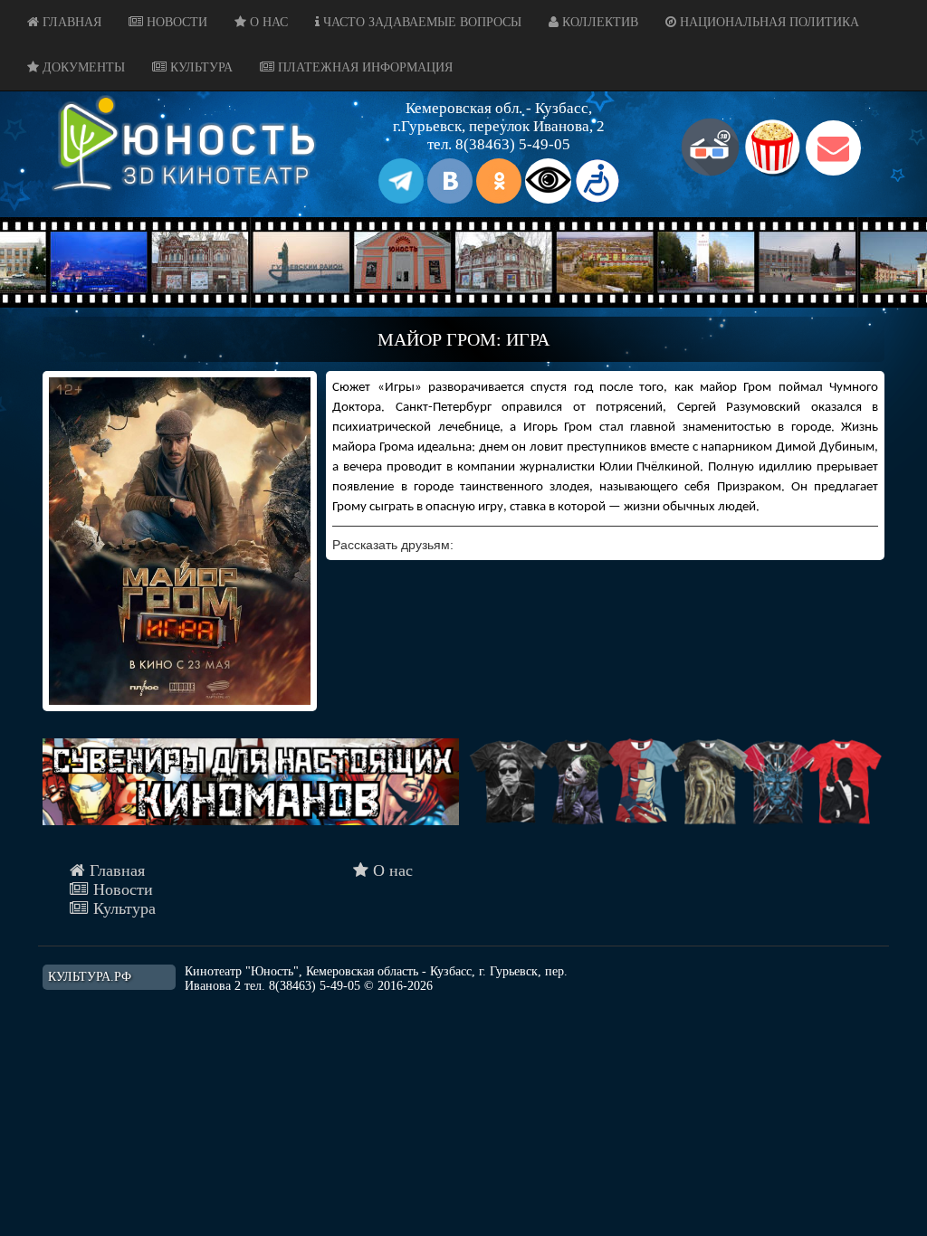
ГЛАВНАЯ (70, 22)
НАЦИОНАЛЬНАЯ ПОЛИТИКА (767, 22)
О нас (390, 870)
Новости (121, 889)
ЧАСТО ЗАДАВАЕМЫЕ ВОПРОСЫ (420, 22)
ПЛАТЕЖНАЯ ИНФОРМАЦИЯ (363, 67)
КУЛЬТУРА (200, 67)
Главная (115, 870)
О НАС (267, 22)
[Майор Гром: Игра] (180, 541)
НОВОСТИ (175, 22)
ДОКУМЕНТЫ (82, 67)
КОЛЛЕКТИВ (598, 22)
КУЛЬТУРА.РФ (89, 977)
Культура (122, 908)
